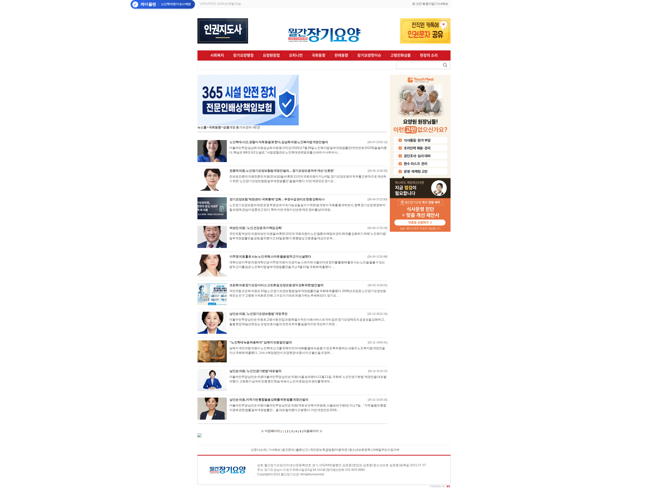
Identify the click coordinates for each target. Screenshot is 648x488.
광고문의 (288, 450)
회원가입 (428, 4)
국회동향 (215, 127)
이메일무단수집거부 (385, 450)
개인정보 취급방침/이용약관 (328, 450)
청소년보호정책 (359, 450)
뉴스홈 (202, 127)
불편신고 (302, 450)
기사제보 (442, 4)
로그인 (416, 4)
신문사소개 (258, 450)
